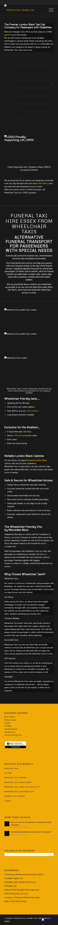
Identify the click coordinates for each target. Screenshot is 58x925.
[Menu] (50, 10)
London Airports (31, 411)
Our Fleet (8, 773)
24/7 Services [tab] (10, 658)
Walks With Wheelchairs (15, 901)
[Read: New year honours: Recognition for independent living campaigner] (6, 823)
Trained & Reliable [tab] (11, 618)
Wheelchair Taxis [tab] (11, 579)
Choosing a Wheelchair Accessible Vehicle (23, 874)
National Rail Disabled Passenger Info (21, 890)
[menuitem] (50, 10)
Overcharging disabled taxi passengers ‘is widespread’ (31, 832)
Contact (7, 801)
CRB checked (19, 435)
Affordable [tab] (8, 677)
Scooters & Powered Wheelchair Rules (22, 897)
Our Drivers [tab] (9, 597)
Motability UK (10, 886)
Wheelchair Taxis (11, 768)
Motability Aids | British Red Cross (20, 882)
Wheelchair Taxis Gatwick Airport (17, 782)
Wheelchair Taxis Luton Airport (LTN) (19, 791)
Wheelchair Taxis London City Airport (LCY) (22, 787)
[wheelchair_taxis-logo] (24, 10)
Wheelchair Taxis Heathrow (15, 778)
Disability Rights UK (13, 878)
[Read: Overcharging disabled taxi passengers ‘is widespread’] (6, 833)
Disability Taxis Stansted (14, 796)
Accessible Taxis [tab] (11, 640)
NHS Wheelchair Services (16, 893)
